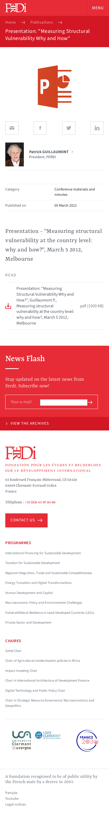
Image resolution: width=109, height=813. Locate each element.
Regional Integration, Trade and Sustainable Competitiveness (48, 573)
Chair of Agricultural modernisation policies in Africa (42, 660)
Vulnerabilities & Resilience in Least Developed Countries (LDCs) (49, 612)
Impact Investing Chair (21, 670)
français (11, 793)
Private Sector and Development (28, 622)
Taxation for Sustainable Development (32, 563)
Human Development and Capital (29, 592)
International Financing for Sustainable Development (43, 553)
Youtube (12, 798)
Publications (41, 22)
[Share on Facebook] (40, 128)
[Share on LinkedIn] (97, 128)
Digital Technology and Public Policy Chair (35, 690)
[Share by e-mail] (12, 128)
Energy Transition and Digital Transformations (38, 582)
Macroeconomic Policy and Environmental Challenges (43, 602)
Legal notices (15, 804)
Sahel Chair (13, 650)
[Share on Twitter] (68, 128)
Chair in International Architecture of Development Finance (47, 680)
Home (10, 22)
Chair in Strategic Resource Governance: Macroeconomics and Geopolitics (49, 703)
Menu (98, 8)
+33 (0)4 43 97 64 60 (40, 502)
